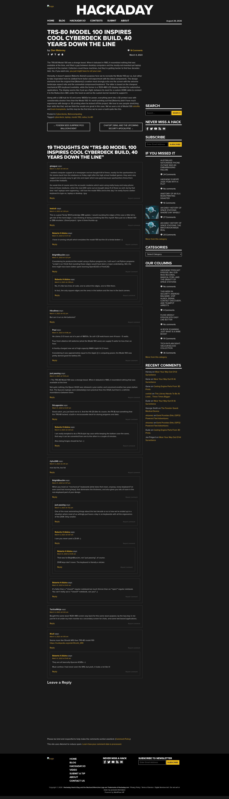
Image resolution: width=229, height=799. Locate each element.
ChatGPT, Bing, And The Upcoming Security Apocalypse (121, 127)
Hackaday (114, 10)
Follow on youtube (155, 128)
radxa (84, 117)
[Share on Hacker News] (55, 54)
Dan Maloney (58, 50)
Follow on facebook (147, 128)
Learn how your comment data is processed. (102, 744)
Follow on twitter (151, 128)
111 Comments (169, 338)
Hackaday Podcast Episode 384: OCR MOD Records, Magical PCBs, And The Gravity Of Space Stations (170, 276)
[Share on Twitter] (52, 54)
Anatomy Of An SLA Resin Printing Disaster (170, 196)
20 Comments (169, 234)
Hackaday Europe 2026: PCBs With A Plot (169, 181)
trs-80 (90, 117)
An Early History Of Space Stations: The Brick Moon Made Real (170, 226)
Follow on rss (160, 128)
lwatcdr (53, 208)
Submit (111, 20)
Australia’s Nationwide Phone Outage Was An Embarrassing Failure (170, 165)
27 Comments (169, 217)
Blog (62, 20)
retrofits (136, 106)
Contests (96, 20)
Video (73, 769)
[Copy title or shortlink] (62, 54)
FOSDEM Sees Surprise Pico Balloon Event (68, 127)
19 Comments (136, 50)
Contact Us (77, 780)
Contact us (164, 128)
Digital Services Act (162, 787)
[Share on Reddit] (59, 54)
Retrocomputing (75, 114)
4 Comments (168, 310)
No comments (169, 189)
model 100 (76, 117)
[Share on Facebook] (48, 54)
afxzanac (149, 415)
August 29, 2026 (174, 21)
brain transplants (58, 109)
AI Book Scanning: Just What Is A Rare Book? (170, 331)
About (125, 20)
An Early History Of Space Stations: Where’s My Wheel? (170, 210)
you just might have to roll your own (85, 71)
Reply (52, 198)
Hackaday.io (78, 20)
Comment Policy (123, 739)
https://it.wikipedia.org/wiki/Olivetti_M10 (66, 643)
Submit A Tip (77, 773)
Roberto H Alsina (60, 233)
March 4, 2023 (136, 55)
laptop (68, 117)
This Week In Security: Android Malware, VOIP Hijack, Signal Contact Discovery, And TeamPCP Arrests (170, 298)
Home (50, 20)
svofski (149, 393)
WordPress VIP (119, 792)
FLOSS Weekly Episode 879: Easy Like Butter (169, 317)
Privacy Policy (135, 787)
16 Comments (169, 203)
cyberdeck (59, 117)
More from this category (156, 239)
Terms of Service (148, 787)
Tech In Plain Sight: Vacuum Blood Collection (170, 345)
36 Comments (169, 353)
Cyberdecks (61, 114)
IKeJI (52, 634)
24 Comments (169, 174)
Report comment (134, 198)
